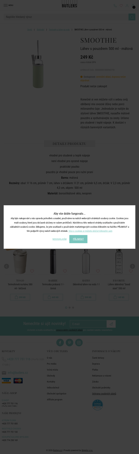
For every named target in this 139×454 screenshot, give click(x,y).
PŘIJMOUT (78, 239)
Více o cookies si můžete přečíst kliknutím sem (90, 231)
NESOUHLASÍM (59, 239)
